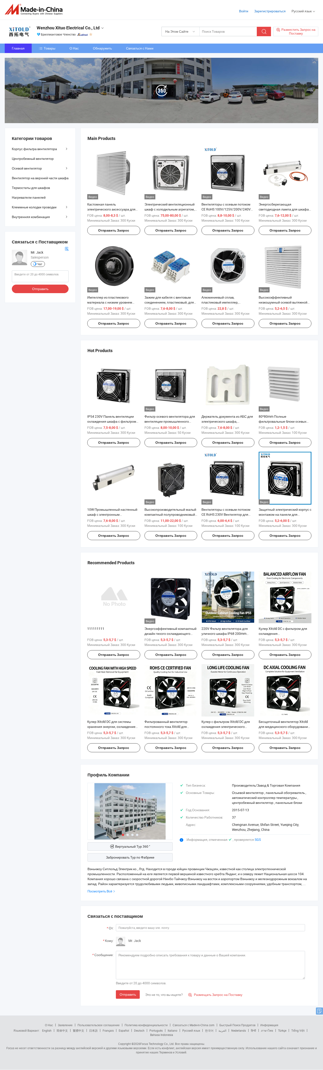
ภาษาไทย (267, 1030)
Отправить (128, 994)
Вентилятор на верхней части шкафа (40, 178)
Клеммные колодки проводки (34, 207)
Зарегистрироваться (270, 11)
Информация (269, 1025)
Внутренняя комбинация (31, 217)
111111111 (95, 628)
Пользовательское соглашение (99, 1025)
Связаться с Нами (139, 48)
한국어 (209, 1030)
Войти (243, 11)
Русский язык (191, 1030)
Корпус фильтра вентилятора (34, 149)
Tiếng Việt (298, 1030)
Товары (49, 48)
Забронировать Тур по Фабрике (130, 857)
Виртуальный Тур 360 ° (132, 846)
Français (108, 1030)
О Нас (74, 48)
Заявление (65, 1025)
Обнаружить (102, 48)
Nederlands (238, 1030)
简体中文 (62, 1030)
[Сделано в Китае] (35, 9)
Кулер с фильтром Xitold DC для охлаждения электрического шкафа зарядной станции (225, 726)
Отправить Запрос (113, 230)
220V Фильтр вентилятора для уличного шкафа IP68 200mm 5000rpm (224, 633)
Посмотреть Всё (99, 891)
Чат (39, 264)
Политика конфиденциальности (146, 1025)
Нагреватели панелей (29, 197)
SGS (258, 839)
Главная (18, 48)
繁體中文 (78, 1030)
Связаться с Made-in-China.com (193, 1025)
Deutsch (139, 1030)
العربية (222, 1030)
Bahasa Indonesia (161, 1035)
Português (156, 1030)
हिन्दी (253, 1030)
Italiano (172, 1030)
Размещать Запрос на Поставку (215, 994)
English (47, 1030)
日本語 (93, 1030)
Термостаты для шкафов (31, 187)
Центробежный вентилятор (33, 158)
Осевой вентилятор (27, 168)
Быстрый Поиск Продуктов (237, 1025)
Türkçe (282, 1030)
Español (124, 1030)
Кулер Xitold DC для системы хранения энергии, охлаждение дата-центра (111, 726)
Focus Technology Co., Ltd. (157, 1044)
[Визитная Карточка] (67, 248)
